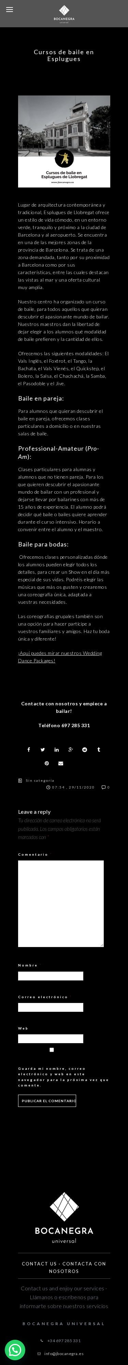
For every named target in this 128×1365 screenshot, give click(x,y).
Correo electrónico (45, 997)
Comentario (35, 854)
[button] (15, 1350)
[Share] (29, 749)
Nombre (30, 965)
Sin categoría (40, 780)
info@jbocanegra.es (64, 1353)
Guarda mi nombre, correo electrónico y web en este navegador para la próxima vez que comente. (63, 1076)
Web (23, 1028)
